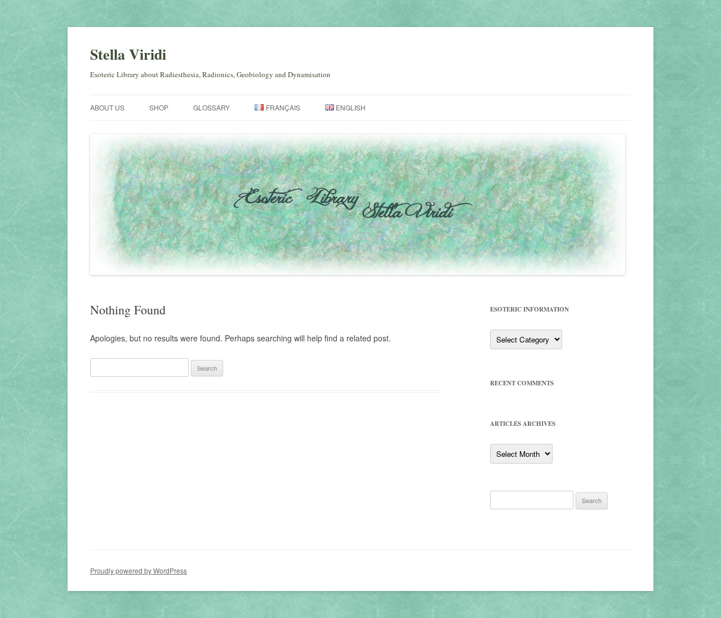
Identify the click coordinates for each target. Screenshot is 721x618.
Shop (158, 107)
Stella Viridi (128, 54)
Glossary (211, 107)
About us (107, 107)
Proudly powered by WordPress (138, 570)
